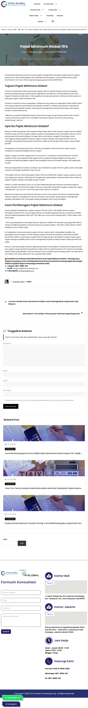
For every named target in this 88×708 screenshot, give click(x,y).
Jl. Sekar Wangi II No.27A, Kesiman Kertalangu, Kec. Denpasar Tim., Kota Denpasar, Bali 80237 (65, 597)
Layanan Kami (35, 10)
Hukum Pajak (33, 16)
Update (40, 21)
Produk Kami (53, 10)
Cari (5, 539)
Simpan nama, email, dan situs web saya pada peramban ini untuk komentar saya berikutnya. (40, 400)
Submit (6, 631)
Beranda (37, 4)
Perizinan (60, 16)
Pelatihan (50, 16)
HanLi (29, 282)
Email (5, 381)
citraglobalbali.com (26, 271)
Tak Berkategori (10, 449)
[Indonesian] (53, 22)
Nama (6, 371)
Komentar (7, 343)
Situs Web (6, 390)
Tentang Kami (48, 4)
